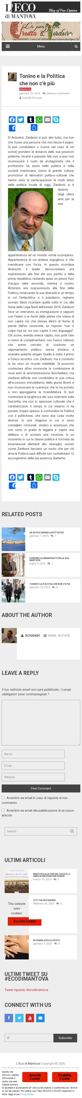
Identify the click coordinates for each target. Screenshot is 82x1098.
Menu (41, 46)
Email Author (59, 636)
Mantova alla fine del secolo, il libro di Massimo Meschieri (51, 875)
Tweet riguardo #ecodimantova (26, 990)
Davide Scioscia (32, 97)
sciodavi (32, 636)
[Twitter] (19, 1018)
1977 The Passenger (44, 900)
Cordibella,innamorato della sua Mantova (49, 559)
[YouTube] (30, 1018)
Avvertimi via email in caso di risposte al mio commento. (35, 800)
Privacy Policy (27, 1094)
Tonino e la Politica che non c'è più (49, 584)
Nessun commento (58, 93)
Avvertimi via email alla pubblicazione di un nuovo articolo (38, 813)
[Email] (40, 1018)
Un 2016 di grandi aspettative (46, 533)
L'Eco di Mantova (28, 1063)
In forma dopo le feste (46, 940)
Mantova (25, 89)
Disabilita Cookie (64, 1077)
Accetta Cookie (24, 921)
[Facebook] (9, 1018)
